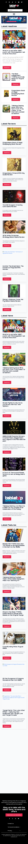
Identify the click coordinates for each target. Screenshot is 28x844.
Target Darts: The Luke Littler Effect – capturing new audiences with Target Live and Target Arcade (14, 713)
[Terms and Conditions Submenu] (20, 827)
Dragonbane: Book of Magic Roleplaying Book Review (18, 93)
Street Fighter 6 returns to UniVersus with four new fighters (12, 404)
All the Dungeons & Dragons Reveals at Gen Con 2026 (13, 679)
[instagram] (9, 2)
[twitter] (15, 2)
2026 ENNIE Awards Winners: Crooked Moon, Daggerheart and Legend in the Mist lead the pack (14, 439)
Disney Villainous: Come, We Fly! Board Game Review (13, 300)
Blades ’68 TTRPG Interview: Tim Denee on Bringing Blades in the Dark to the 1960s (14, 545)
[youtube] (19, 2)
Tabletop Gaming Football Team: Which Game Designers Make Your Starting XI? (13, 579)
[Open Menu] (14, 14)
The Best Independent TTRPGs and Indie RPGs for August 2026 (17, 77)
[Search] (6, 10)
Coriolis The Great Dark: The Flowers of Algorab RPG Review (13, 267)
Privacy (10, 830)
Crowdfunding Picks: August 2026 (13, 647)
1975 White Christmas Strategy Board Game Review (14, 236)
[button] (25, 19)
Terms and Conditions (13, 827)
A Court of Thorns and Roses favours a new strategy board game (14, 474)
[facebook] (6, 2)
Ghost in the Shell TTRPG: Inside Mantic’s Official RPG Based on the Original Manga (13, 613)
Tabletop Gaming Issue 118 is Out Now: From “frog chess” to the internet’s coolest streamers (17, 109)
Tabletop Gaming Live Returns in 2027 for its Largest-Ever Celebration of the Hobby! (14, 507)
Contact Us (11, 823)
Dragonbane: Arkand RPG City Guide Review (14, 174)
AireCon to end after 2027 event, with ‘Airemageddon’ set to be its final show (14, 52)
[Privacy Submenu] (20, 830)
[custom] (12, 2)
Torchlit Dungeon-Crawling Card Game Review (12, 205)
